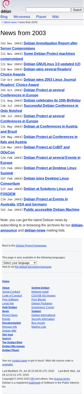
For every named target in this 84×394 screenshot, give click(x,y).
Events (6, 319)
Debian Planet (10, 350)
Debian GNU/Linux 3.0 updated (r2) (52, 64)
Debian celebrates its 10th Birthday (52, 100)
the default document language (33, 266)
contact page (19, 360)
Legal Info (8, 303)
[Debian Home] (6, 7)
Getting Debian (40, 287)
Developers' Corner (42, 307)
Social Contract (11, 291)
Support (36, 311)
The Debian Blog (12, 342)
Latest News (10, 22)
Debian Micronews (13, 346)
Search (6, 338)
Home (5, 281)
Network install (40, 291)
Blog (4, 17)
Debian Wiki (9, 330)
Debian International (43, 315)
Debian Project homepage (31, 245)
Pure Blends (38, 299)
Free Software (10, 299)
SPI (32, 378)
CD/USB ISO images (43, 295)
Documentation (11, 322)
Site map (7, 334)
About (5, 287)
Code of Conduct (12, 295)
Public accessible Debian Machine (51, 209)
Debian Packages (41, 303)
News (5, 311)
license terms (62, 378)
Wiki (55, 17)
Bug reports (38, 322)
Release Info (9, 326)
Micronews (22, 17)
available (7, 364)
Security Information (43, 319)
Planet (41, 17)
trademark (34, 382)
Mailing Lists (38, 326)
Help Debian (9, 307)
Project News (10, 315)
